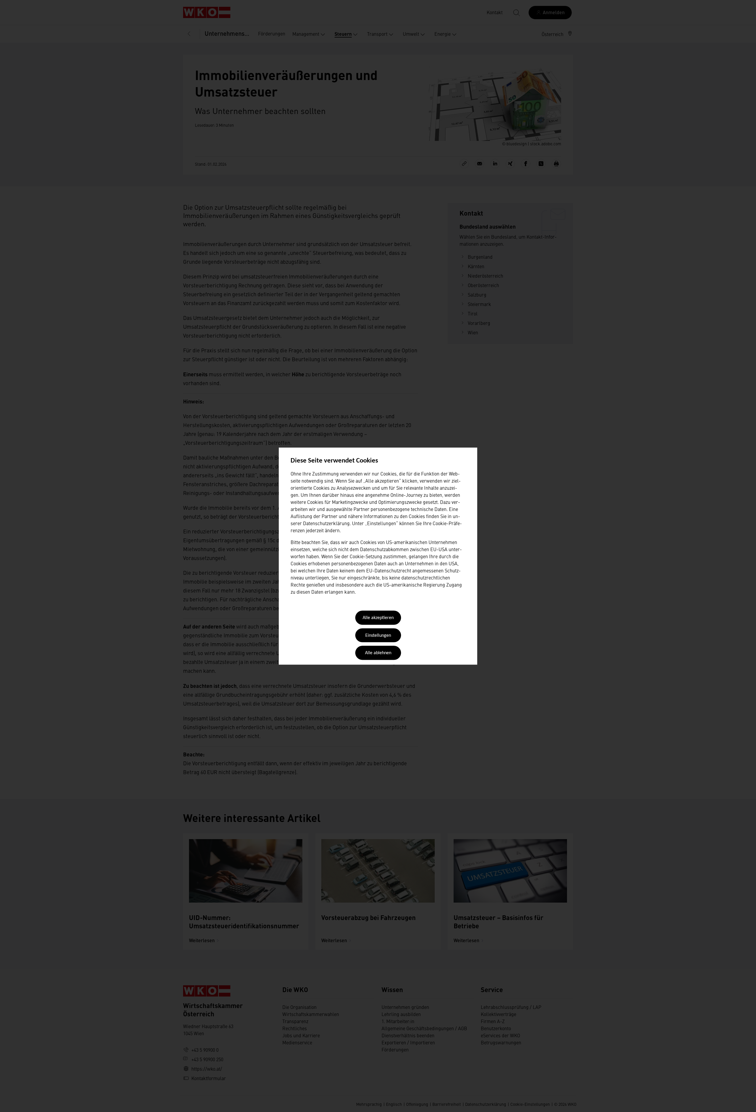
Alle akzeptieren (378, 618)
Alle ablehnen (378, 653)
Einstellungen (378, 635)
